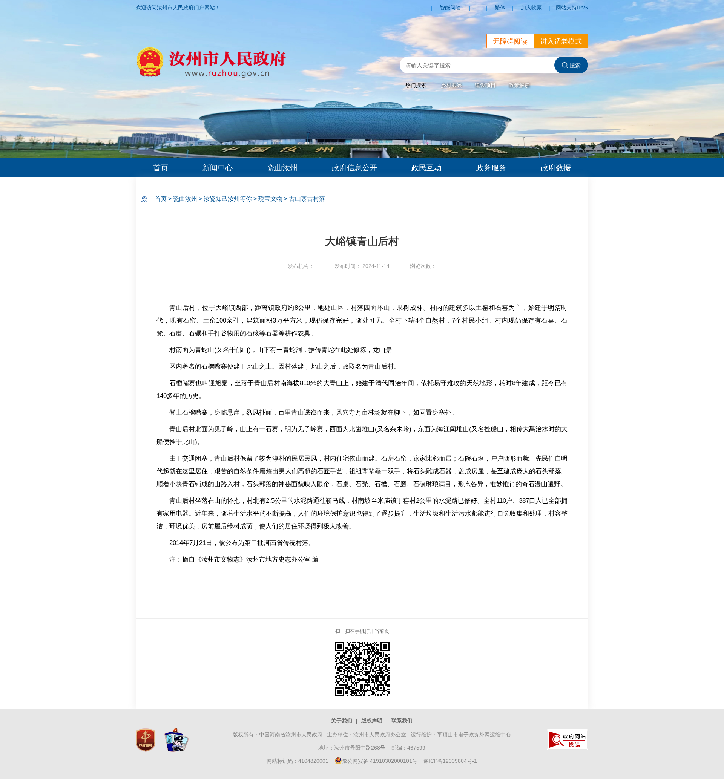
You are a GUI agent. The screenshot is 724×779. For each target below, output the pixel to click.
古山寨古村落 (307, 199)
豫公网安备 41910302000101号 (379, 761)
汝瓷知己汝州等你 (228, 199)
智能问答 (450, 8)
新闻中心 (217, 168)
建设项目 (485, 85)
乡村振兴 (451, 85)
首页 (160, 168)
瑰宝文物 (270, 199)
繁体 (500, 8)
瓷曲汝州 (282, 168)
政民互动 (426, 168)
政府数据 (556, 168)
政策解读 (519, 85)
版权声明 (371, 721)
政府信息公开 (354, 168)
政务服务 (491, 168)
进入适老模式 (561, 41)
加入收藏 (531, 8)
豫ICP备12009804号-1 (450, 761)
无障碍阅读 (510, 41)
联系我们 (402, 721)
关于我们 (341, 721)
